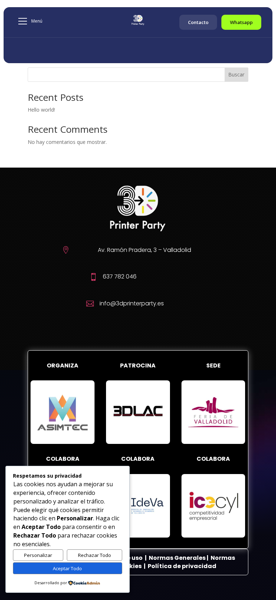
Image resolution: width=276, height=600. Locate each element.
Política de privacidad (182, 566)
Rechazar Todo (94, 555)
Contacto (198, 22)
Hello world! (41, 109)
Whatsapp (241, 22)
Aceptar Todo (67, 568)
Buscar (236, 74)
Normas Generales (177, 558)
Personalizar (38, 555)
